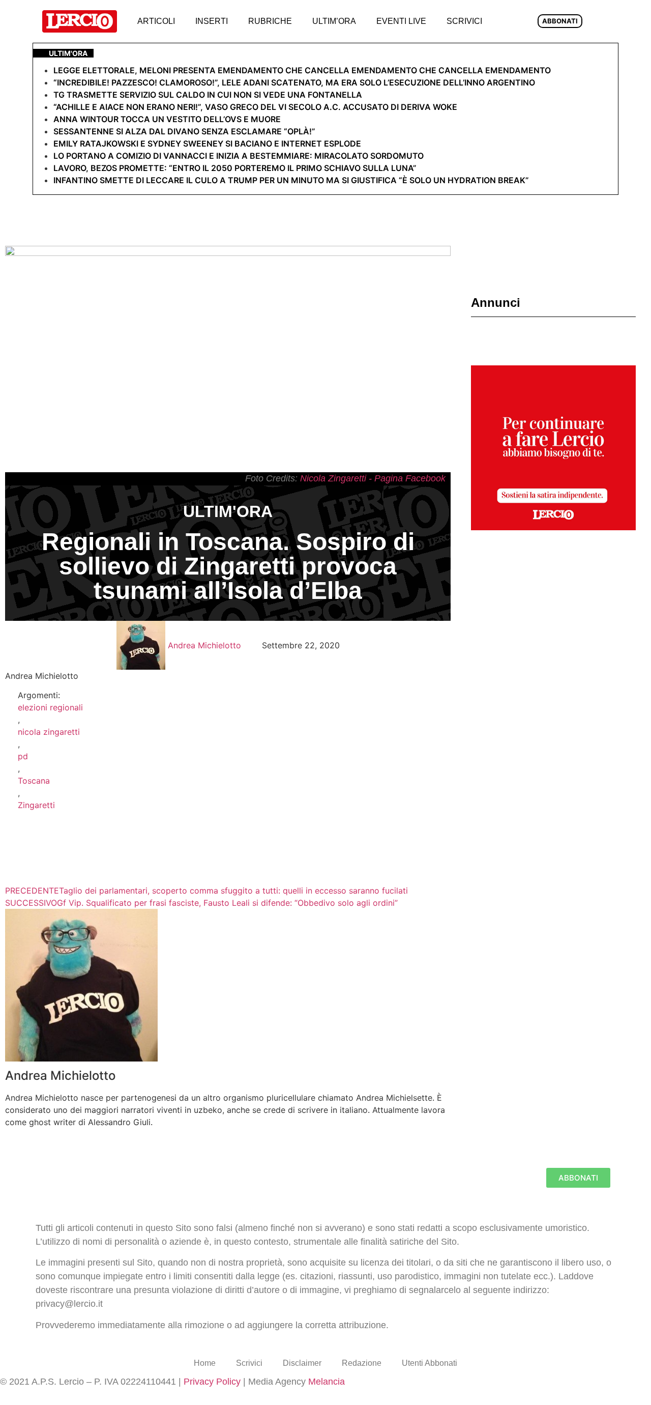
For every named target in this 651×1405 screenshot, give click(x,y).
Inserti (211, 21)
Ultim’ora (334, 21)
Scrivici (464, 21)
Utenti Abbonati (429, 1363)
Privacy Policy (212, 1382)
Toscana (34, 781)
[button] (508, 21)
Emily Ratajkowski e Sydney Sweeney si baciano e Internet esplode (207, 143)
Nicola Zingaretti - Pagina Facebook (373, 478)
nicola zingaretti (49, 732)
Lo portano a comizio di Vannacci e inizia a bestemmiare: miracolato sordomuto (239, 156)
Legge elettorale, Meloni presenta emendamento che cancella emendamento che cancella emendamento (302, 70)
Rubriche (270, 21)
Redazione (361, 1363)
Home (205, 1363)
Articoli (156, 21)
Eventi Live (401, 21)
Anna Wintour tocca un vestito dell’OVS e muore (167, 119)
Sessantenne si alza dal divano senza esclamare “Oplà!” (184, 131)
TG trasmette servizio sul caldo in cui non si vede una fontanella (207, 95)
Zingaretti (36, 805)
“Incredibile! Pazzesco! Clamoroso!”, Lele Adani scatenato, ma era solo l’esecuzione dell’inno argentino (294, 82)
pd (23, 756)
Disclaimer (302, 1363)
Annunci (495, 302)
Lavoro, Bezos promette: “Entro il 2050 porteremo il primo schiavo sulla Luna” (235, 168)
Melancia (326, 1382)
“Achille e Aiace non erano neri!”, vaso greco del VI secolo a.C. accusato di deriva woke (255, 107)
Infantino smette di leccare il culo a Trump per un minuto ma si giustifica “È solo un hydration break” (291, 180)
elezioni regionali (50, 707)
